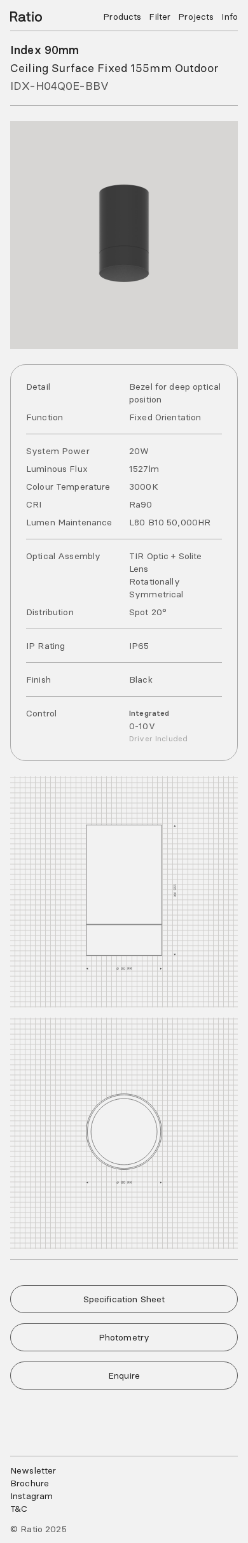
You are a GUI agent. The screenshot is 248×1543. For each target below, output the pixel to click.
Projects (196, 16)
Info (229, 16)
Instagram (31, 1496)
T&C (18, 1508)
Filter (159, 16)
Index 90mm (44, 50)
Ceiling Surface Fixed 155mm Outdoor (114, 67)
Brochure (29, 1483)
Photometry (124, 1337)
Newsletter (33, 1470)
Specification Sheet (124, 1299)
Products (122, 16)
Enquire (124, 1375)
